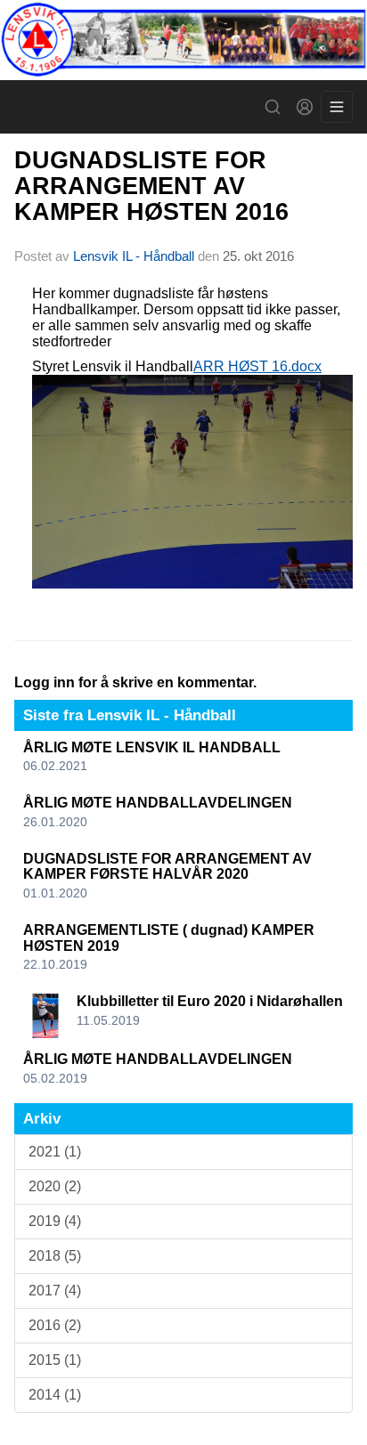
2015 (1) (55, 1360)
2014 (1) (55, 1394)
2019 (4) (55, 1221)
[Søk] (273, 107)
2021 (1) (55, 1151)
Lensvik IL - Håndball (133, 256)
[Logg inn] (305, 107)
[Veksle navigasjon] (337, 107)
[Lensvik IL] (183, 40)
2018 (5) (55, 1255)
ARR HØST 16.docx (257, 366)
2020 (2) (55, 1186)
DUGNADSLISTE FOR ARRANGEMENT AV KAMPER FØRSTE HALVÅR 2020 (167, 866)
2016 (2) (55, 1325)
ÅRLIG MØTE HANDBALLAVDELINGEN (157, 802)
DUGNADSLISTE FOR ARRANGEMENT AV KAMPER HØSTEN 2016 (151, 186)
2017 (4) (55, 1290)
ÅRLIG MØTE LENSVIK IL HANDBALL (152, 747)
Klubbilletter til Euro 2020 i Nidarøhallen (210, 1001)
